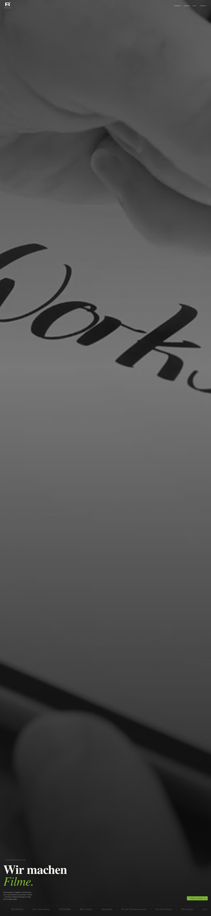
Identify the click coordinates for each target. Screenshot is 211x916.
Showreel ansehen (196, 898)
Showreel (177, 6)
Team (194, 6)
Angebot (187, 6)
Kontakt (203, 6)
